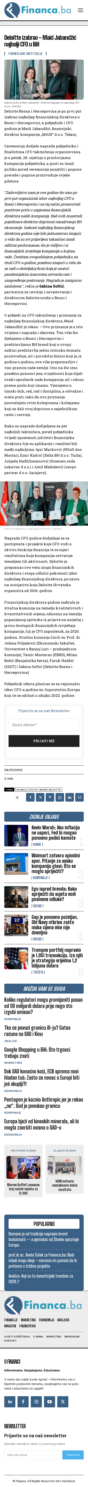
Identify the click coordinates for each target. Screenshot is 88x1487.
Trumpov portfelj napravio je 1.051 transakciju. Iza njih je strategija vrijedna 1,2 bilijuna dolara (57, 958)
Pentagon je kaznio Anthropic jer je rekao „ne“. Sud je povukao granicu (43, 1102)
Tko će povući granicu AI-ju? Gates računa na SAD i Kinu (37, 1031)
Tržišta (38, 972)
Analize (10, 1040)
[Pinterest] (50, 797)
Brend (37, 906)
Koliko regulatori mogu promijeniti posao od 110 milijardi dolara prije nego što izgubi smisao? (43, 1006)
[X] (40, 797)
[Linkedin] (69, 797)
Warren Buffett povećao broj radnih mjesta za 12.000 (23, 1189)
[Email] (79, 797)
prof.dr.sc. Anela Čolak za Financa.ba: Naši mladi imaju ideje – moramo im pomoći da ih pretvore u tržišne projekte (43, 1260)
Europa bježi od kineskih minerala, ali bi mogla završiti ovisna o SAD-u (41, 1124)
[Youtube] (49, 1401)
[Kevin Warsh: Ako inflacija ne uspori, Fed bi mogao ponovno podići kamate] (16, 835)
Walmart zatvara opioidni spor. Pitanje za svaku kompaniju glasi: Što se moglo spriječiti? (56, 863)
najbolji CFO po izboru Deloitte (39, 789)
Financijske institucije (25, 53)
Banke (37, 844)
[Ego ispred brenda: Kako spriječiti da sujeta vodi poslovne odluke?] (16, 897)
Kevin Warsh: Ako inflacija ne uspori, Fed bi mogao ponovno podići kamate (56, 833)
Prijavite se (73, 1454)
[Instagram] (36, 1401)
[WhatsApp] (60, 797)
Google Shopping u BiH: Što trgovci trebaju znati (37, 1052)
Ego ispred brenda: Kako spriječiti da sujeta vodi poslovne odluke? (54, 894)
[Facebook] (30, 797)
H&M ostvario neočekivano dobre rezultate (64, 1185)
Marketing (13, 1062)
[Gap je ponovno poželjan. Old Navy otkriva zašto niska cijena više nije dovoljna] (16, 925)
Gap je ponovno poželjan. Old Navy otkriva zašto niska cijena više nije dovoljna (55, 925)
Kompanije (40, 878)
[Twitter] (62, 1401)
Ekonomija (13, 1090)
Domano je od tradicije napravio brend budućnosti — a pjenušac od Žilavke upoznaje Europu (44, 1239)
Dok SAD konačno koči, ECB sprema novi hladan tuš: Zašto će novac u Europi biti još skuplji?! (41, 1077)
